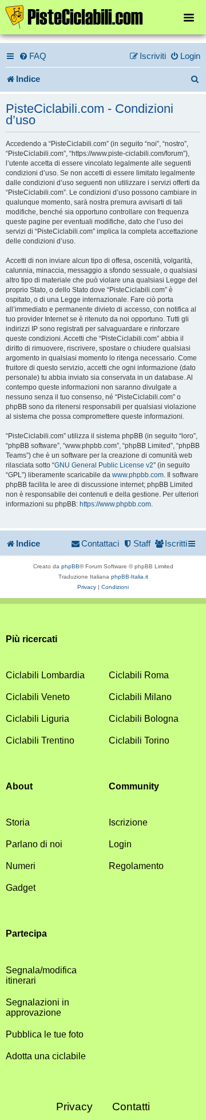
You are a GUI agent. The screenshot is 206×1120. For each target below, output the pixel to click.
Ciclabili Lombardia (45, 675)
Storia (18, 822)
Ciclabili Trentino (40, 740)
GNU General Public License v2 (103, 465)
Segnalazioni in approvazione (37, 1007)
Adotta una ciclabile (46, 1056)
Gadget (20, 888)
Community (134, 786)
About (19, 786)
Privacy (74, 1107)
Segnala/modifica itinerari (41, 975)
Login (120, 844)
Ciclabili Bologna (144, 719)
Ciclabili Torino (139, 740)
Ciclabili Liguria (37, 719)
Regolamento (136, 866)
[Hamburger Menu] (189, 17)
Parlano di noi (34, 844)
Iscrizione (128, 822)
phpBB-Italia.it (129, 576)
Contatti (131, 1107)
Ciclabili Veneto (38, 697)
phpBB (70, 566)
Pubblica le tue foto (45, 1034)
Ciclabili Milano (140, 697)
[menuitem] (32, 56)
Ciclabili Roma (139, 675)
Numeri (20, 866)
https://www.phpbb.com (115, 504)
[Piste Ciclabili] (103, 16)
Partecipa (26, 933)
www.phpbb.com (138, 475)
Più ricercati (31, 639)
